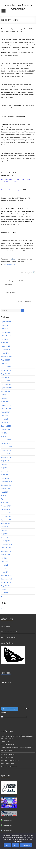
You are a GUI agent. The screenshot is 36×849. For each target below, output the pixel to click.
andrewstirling (8, 281)
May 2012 (4, 565)
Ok (7, 845)
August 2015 (5, 461)
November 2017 (6, 405)
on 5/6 (29, 29)
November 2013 (6, 513)
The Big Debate (10, 292)
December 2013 (6, 509)
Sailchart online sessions (8, 637)
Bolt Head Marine (6, 626)
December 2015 (6, 447)
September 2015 (6, 457)
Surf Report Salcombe (7, 754)
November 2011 (6, 582)
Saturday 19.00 (5, 190)
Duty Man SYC (5, 741)
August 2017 (5, 412)
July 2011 (4, 589)
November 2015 (6, 450)
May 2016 (4, 436)
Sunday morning (7, 52)
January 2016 (5, 443)
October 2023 (6, 335)
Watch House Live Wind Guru (10, 760)
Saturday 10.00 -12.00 (7, 173)
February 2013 (6, 541)
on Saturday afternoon (10, 68)
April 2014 (4, 499)
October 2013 (6, 516)
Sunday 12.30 (5, 232)
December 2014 (6, 481)
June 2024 (4, 329)
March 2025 (5, 325)
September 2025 (6, 322)
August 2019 (5, 374)
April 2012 (4, 568)
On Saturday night (6, 105)
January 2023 (5, 346)
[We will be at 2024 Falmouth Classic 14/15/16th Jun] (18, 696)
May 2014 (4, 495)
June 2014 (4, 492)
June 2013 (4, 530)
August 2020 (5, 360)
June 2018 (4, 398)
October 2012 (6, 547)
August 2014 (5, 488)
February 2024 (6, 332)
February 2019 (6, 377)
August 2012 (5, 554)
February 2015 (6, 478)
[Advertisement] (13, 647)
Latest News (8, 284)
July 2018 (4, 395)
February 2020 (6, 367)
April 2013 (4, 537)
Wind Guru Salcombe (7, 763)
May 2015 (4, 468)
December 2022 (6, 349)
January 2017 (5, 422)
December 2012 (6, 544)
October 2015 (6, 454)
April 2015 (4, 471)
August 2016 (5, 429)
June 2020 (4, 363)
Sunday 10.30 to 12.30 (7, 209)
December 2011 (6, 579)
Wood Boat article (25, 301)
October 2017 (6, 408)
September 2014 (6, 485)
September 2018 (6, 388)
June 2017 (4, 415)
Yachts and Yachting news (9, 767)
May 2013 (4, 534)
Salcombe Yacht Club (7, 751)
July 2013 (4, 527)
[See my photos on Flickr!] (13, 716)
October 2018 (6, 384)
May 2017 (4, 419)
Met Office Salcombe (7, 744)
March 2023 (5, 342)
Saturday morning (20, 248)
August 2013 (5, 523)
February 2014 (6, 506)
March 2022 (5, 353)
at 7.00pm (23, 105)
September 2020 (6, 356)
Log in (3, 608)
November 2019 (6, 370)
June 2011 (4, 593)
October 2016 (6, 426)
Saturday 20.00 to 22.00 (8, 198)
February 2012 (6, 575)
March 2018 (5, 402)
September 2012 (6, 551)
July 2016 (4, 433)
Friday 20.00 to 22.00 (7, 124)
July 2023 (4, 339)
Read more (26, 845)
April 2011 (4, 596)
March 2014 (5, 502)
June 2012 (4, 561)
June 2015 (4, 464)
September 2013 (6, 520)
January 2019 (5, 381)
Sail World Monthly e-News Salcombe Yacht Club (16, 747)
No (15, 845)
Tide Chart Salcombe (7, 757)
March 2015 (5, 474)
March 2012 (5, 572)
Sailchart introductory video (9, 632)
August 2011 (5, 586)
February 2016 (6, 440)
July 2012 (4, 558)
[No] (33, 841)
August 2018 (5, 391)
